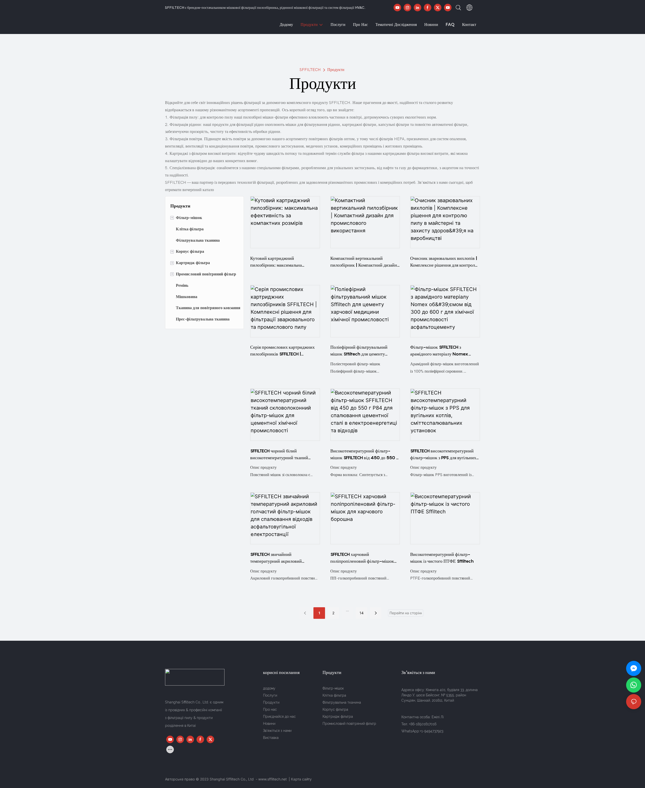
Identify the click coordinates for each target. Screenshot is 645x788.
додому (269, 688)
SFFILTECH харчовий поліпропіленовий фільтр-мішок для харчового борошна (362, 558)
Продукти (335, 69)
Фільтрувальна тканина (341, 702)
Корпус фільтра (335, 709)
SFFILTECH (310, 69)
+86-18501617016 (422, 724)
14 (362, 613)
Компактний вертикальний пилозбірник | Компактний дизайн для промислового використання (363, 262)
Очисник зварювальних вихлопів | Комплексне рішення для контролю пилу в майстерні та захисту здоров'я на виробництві (444, 262)
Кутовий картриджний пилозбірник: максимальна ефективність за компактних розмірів (277, 262)
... (347, 610)
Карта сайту (301, 779)
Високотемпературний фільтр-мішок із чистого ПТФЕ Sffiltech (442, 558)
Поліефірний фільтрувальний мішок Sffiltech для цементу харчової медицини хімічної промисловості (359, 350)
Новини (269, 724)
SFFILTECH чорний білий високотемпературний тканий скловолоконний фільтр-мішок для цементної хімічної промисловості (284, 454)
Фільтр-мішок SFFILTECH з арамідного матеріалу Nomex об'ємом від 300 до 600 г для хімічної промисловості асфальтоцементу (439, 350)
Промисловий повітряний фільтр (349, 724)
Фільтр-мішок (333, 688)
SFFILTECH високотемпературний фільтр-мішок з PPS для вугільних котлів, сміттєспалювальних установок (443, 454)
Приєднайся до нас (279, 716)
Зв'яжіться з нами (277, 731)
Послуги (270, 695)
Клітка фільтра (334, 695)
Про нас (270, 709)
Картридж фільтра (337, 716)
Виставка (271, 738)
